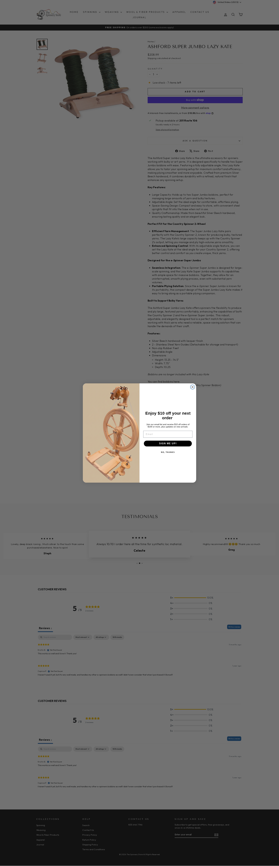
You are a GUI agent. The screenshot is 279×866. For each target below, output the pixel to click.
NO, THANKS (168, 452)
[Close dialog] (192, 387)
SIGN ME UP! (168, 443)
